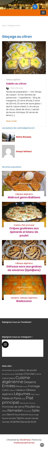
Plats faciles (24, 403)
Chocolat (29, 373)
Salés (35, 410)
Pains (37, 394)
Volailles (15, 421)
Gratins (17, 225)
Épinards (25, 421)
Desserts (15, 298)
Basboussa (24, 301)
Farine (25, 386)
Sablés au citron (16, 83)
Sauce (10, 414)
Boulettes (5, 374)
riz (24, 411)
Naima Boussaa (16, 88)
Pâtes (4, 411)
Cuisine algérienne (16, 379)
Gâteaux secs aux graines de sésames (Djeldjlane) (24, 268)
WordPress (25, 440)
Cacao (12, 374)
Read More (11, 121)
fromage (34, 386)
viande (27, 418)
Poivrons (32, 403)
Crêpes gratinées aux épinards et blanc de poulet (24, 231)
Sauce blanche (21, 415)
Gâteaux (20, 390)
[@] (22, 344)
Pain (33, 394)
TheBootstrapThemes (24, 443)
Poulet (30, 406)
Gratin (5, 390)
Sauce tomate (9, 418)
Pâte (37, 407)
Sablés (28, 411)
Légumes (22, 393)
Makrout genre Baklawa (24, 197)
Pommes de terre (13, 406)
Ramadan (15, 410)
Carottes (19, 374)
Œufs (33, 422)
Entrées (8, 386)
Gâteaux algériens (13, 80)
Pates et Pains (11, 398)
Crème (38, 374)
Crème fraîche (8, 378)
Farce (19, 386)
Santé (4, 415)
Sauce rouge (34, 415)
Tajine (20, 418)
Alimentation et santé (10, 370)
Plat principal (27, 225)
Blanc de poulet (28, 370)
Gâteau (12, 390)
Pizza (23, 399)
